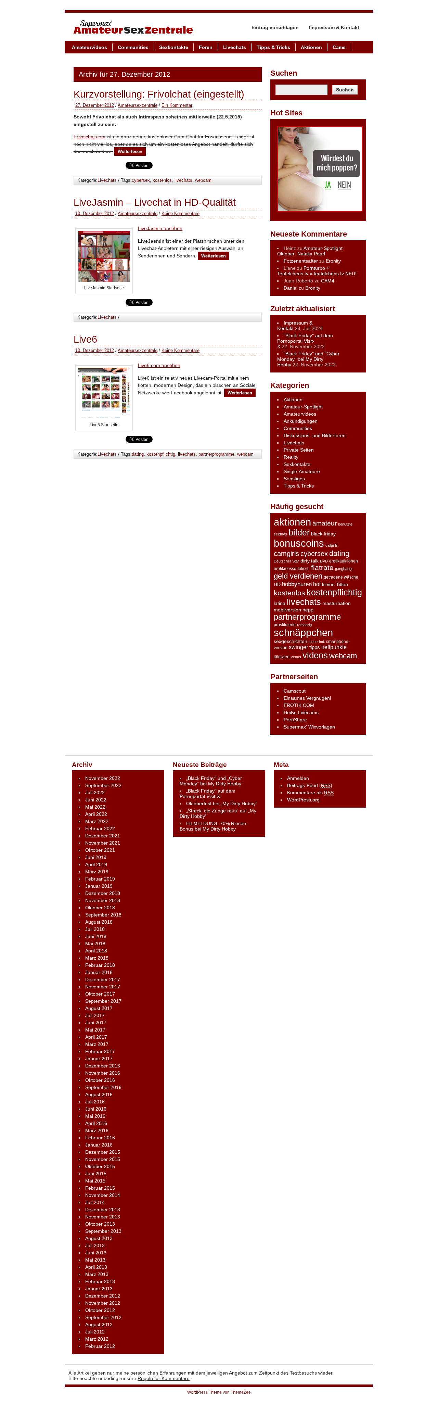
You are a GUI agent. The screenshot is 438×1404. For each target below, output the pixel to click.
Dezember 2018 (102, 893)
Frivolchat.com (89, 136)
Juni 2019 (95, 857)
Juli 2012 (95, 1332)
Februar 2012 (100, 1346)
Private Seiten (299, 450)
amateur (324, 523)
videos (315, 655)
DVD (324, 561)
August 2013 (99, 1238)
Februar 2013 (100, 1281)
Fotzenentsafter (301, 261)
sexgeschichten (290, 641)
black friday (323, 533)
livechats (183, 180)
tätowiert (281, 657)
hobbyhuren (297, 584)
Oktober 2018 (100, 907)
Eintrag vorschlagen (275, 27)
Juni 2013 (95, 1252)
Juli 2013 (95, 1245)
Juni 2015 (95, 1173)
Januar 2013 (99, 1288)
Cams (339, 47)
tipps (314, 647)
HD (277, 584)
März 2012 (96, 1339)
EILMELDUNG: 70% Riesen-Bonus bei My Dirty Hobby (214, 826)
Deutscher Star (286, 561)
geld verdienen (298, 576)
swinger (298, 647)
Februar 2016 (100, 1137)
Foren (205, 47)
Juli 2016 (95, 1101)
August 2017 (99, 1008)
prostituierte (285, 624)
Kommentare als (310, 792)
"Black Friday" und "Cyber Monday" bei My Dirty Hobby (308, 359)
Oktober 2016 (100, 1080)
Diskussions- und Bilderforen (315, 435)
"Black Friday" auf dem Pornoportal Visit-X (305, 341)
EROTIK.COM (299, 705)
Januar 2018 (99, 972)
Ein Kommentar (177, 105)
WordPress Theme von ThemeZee (219, 1392)
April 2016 (96, 1123)
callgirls (331, 545)
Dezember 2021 (102, 835)
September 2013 (103, 1231)
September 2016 (103, 1087)
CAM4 (327, 280)
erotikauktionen (343, 561)
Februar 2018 (100, 965)
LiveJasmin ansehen (160, 228)
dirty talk (309, 561)
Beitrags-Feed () (309, 785)
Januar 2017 (99, 1058)
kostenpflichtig (160, 454)
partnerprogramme (216, 454)
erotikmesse (285, 568)
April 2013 (96, 1267)
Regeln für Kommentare (164, 1378)
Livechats (234, 47)
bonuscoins (299, 543)
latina (279, 603)
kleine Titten (335, 584)
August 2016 (99, 1094)
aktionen (292, 522)
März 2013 (96, 1274)
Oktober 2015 (100, 1166)
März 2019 (96, 871)
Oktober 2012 (100, 1310)
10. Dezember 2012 (94, 213)
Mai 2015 (95, 1181)
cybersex (141, 180)
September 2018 (103, 915)
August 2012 (99, 1324)
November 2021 (102, 843)
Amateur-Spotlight (303, 406)
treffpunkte (334, 647)
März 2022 (96, 821)
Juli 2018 (95, 929)
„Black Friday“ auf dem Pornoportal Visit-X (207, 793)
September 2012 (103, 1317)
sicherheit (317, 642)
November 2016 (102, 1073)
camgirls (286, 553)
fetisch (304, 568)
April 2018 (96, 950)
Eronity (333, 261)
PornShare (295, 719)
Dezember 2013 (102, 1209)
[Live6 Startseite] (104, 417)
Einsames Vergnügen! (307, 698)
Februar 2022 (100, 828)
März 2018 (96, 958)
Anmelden (298, 778)
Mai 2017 (95, 1030)
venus (296, 657)
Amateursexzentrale (137, 105)
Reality (291, 457)
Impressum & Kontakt (334, 27)
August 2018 (99, 922)
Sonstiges (294, 478)
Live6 (85, 339)
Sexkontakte (173, 47)
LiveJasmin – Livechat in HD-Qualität (155, 202)
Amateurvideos (89, 47)
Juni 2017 (95, 1022)
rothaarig (304, 625)
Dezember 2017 (102, 979)
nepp (307, 609)
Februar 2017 (100, 1051)
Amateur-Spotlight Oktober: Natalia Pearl (310, 250)
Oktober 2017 (100, 994)
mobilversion (287, 609)
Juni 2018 (95, 936)
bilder (299, 532)
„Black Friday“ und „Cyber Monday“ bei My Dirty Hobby (211, 780)
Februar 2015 (100, 1188)
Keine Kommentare (180, 213)
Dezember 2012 (102, 1296)
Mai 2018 (95, 943)
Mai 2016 (95, 1116)
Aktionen (311, 47)
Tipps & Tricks (273, 47)
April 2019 (96, 864)
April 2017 (96, 1037)
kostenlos (162, 180)
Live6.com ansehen (159, 365)
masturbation (336, 603)
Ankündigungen (301, 421)
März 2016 (96, 1130)
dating (138, 454)
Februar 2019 (100, 879)
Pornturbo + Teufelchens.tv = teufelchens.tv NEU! (317, 270)
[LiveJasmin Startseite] (104, 280)
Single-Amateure (302, 471)
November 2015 (102, 1159)
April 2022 (96, 814)
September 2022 (103, 785)
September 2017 (103, 1001)
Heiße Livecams (301, 712)
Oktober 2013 (100, 1224)
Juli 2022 (95, 792)
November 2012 (102, 1303)
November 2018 (102, 900)
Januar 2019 (99, 886)
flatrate (322, 567)
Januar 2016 (99, 1145)
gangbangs (344, 569)
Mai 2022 (95, 807)
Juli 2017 (95, 1015)
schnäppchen (303, 632)
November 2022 (102, 778)
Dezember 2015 (102, 1152)
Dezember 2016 (102, 1065)
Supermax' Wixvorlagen (309, 727)
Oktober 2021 (100, 850)
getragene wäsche (341, 577)
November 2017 (102, 986)
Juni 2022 (95, 799)
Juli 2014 (95, 1202)
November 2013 (102, 1216)
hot (317, 584)
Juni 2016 (95, 1109)
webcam (203, 180)
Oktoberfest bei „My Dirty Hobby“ (221, 803)
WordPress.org (303, 799)
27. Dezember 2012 (94, 105)
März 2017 (96, 1044)
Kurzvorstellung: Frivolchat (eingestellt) (159, 94)
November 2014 (102, 1195)
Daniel (290, 288)
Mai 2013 (95, 1260)
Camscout (295, 691)
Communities (133, 47)
